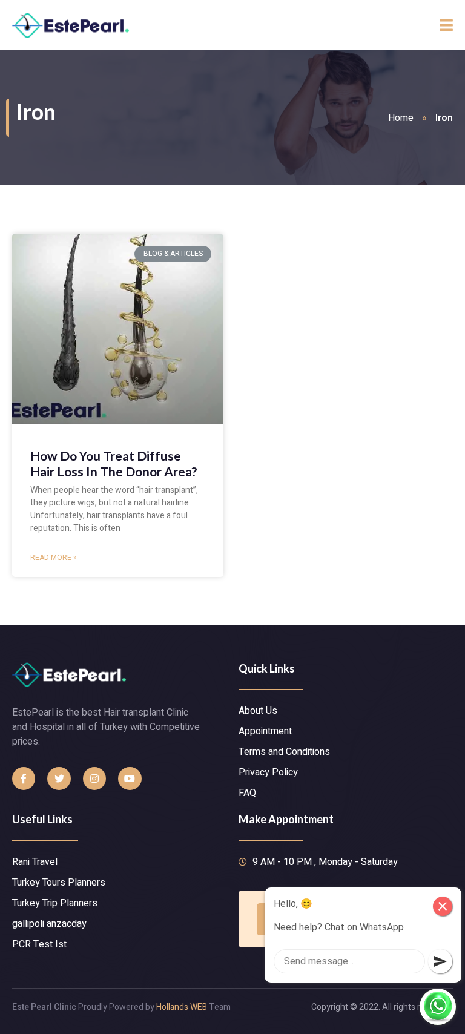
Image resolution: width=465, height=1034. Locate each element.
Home (401, 118)
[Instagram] (94, 778)
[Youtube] (129, 778)
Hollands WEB (181, 1007)
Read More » (53, 557)
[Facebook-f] (23, 778)
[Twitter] (58, 778)
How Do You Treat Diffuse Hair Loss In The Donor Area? (113, 463)
